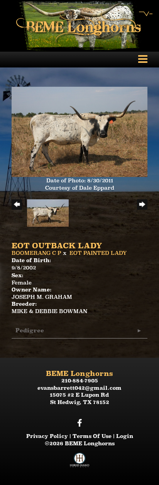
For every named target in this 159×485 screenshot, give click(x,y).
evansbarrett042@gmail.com (79, 388)
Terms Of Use (92, 436)
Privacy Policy (47, 436)
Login (124, 436)
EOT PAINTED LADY (98, 253)
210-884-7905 (79, 380)
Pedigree (29, 330)
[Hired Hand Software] (79, 463)
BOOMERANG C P (36, 253)
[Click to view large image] (79, 131)
